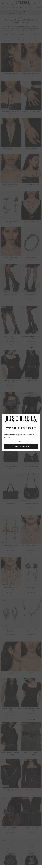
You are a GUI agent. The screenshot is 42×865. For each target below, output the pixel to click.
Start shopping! (21, 446)
